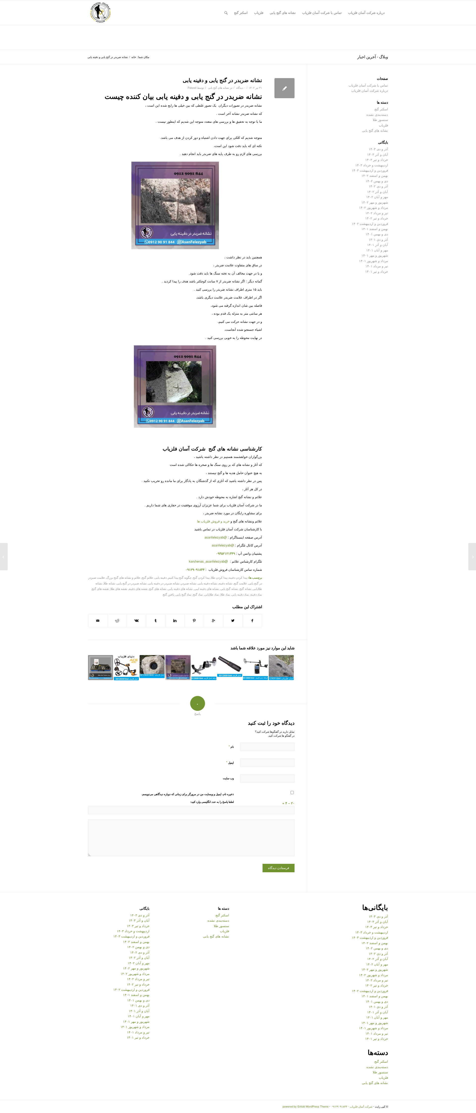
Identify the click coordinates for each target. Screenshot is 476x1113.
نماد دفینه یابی (240, 594)
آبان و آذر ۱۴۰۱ (377, 244)
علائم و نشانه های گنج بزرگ (123, 577)
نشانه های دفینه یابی (180, 589)
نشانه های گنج (157, 589)
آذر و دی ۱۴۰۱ (378, 239)
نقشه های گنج (100, 589)
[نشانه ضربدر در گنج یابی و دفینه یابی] (284, 88)
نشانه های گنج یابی (218, 88)
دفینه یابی (161, 577)
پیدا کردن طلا (219, 577)
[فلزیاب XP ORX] (255, 667)
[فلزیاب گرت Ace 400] (126, 667)
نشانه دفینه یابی (207, 583)
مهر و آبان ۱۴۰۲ (377, 196)
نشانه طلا (109, 583)
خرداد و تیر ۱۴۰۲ (376, 218)
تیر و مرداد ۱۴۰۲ (376, 213)
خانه (133, 57)
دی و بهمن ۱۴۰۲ (377, 181)
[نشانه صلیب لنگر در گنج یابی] (472, 556)
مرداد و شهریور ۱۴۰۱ (373, 260)
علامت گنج (240, 583)
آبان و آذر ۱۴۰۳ (377, 154)
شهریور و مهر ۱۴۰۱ (374, 255)
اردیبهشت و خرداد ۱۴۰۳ (371, 165)
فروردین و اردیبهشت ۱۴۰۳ (370, 170)
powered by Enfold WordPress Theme (305, 1106)
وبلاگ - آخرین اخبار (372, 57)
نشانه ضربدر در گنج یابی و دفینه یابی (222, 80)
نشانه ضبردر (188, 583)
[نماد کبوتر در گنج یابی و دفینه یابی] (177, 667)
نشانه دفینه (225, 583)
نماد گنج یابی (183, 594)
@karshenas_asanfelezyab (209, 561)
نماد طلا (225, 594)
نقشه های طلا (118, 589)
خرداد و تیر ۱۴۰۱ (376, 271)
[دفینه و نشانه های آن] (152, 666)
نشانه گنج (245, 589)
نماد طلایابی (211, 594)
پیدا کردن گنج (201, 577)
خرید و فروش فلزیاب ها (213, 521)
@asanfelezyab (216, 537)
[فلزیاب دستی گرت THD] (229, 666)
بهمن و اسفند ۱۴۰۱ (374, 228)
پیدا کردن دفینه (238, 577)
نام (231, 746)
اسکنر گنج (381, 109)
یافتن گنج (168, 594)
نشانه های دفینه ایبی (206, 589)
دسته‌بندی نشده (377, 114)
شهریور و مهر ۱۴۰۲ (374, 202)
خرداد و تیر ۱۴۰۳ (376, 159)
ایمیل (230, 762)
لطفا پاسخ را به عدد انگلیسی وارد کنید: (212, 802)
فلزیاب (383, 125)
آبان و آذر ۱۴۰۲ (377, 191)
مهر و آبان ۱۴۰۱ (377, 250)
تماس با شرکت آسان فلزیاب (368, 85)
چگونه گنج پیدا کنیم (179, 577)
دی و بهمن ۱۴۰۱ (377, 234)
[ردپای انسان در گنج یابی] (281, 667)
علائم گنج (147, 577)
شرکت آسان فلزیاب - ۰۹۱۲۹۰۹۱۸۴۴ (351, 1106)
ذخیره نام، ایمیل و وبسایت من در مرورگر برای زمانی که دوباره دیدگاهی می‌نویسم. (188, 794)
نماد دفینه (256, 594)
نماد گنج (198, 594)
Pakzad (192, 88)
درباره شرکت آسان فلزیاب (369, 90)
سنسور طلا (380, 119)
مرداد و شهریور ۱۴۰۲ (373, 207)
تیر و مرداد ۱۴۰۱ (376, 266)
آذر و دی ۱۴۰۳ (378, 149)
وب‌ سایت (228, 778)
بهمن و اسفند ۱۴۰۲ (374, 175)
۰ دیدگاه (240, 88)
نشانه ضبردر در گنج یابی (132, 583)
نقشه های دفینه (138, 589)
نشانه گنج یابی (229, 589)
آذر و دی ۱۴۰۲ (378, 186)
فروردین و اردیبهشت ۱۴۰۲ (370, 223)
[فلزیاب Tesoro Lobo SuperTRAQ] (203, 667)
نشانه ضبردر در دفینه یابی (163, 583)
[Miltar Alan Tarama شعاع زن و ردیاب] (100, 667)
